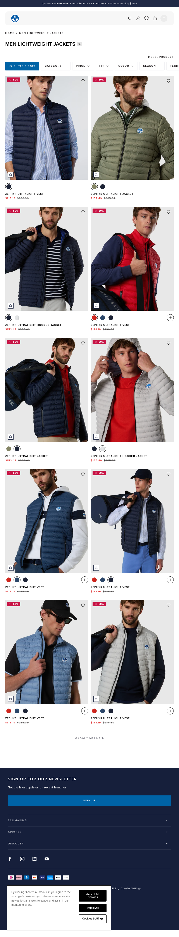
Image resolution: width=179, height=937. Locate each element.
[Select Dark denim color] (102, 317)
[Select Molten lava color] (94, 317)
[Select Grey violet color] (17, 317)
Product (166, 57)
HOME (9, 33)
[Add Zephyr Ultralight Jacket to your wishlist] (168, 81)
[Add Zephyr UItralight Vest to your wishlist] (83, 81)
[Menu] (163, 18)
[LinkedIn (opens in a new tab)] (34, 859)
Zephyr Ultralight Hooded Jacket (33, 325)
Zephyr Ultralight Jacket (112, 194)
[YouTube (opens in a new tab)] (47, 859)
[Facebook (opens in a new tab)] (10, 859)
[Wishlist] (146, 18)
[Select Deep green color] (94, 186)
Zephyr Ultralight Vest (110, 325)
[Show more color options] (170, 317)
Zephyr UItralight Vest (24, 194)
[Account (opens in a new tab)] (138, 18)
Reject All (93, 908)
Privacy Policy (111, 888)
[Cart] (154, 18)
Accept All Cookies (92, 896)
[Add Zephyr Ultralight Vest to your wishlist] (168, 212)
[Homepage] (15, 18)
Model (153, 57)
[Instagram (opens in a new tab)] (22, 859)
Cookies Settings (92, 918)
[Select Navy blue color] (8, 186)
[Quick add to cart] (11, 174)
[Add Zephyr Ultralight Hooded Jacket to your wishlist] (83, 212)
